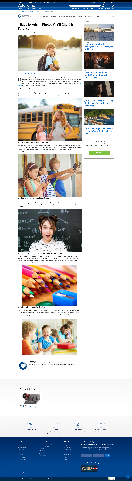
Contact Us (20, 454)
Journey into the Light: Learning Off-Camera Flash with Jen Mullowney (98, 103)
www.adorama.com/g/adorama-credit (43, 472)
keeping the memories (59, 95)
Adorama (25, 32)
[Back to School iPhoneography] (31, 398)
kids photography (35, 74)
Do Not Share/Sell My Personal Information (53, 478)
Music (58, 16)
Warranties (20, 456)
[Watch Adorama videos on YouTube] (95, 463)
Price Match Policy (22, 457)
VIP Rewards (94, 8)
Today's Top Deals (75, 8)
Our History (66, 445)
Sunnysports (48, 2)
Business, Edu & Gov (22, 2)
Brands (65, 456)
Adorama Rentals (30, 2)
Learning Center (67, 454)
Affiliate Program (67, 457)
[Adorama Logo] (26, 5)
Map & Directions (67, 450)
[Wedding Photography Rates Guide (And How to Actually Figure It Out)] (99, 60)
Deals (27, 8)
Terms (43, 478)
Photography (38, 16)
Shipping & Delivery (22, 447)
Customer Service (22, 444)
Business (80, 16)
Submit (107, 455)
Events (112, 8)
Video (43, 16)
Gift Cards (100, 8)
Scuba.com (42, 2)
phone (62, 83)
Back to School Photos (25, 74)
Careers (65, 459)
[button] (128, 477)
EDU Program (107, 8)
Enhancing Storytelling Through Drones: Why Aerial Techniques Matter (98, 131)
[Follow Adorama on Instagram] (90, 463)
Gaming (63, 16)
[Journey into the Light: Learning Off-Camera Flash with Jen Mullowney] (99, 89)
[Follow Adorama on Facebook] (87, 463)
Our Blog (54, 2)
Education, (49, 444)
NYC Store (106, 2)
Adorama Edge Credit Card (44, 446)
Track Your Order (21, 445)
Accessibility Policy (22, 459)
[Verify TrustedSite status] (112, 478)
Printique (37, 2)
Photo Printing (42, 453)
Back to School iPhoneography (30, 407)
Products (20, 8)
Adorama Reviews (68, 449)
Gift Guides (96, 16)
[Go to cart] (112, 6)
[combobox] (85, 6)
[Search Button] (99, 6)
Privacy (39, 478)
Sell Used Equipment (43, 457)
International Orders (22, 450)
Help (112, 2)
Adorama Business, (43, 444)
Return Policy (21, 452)
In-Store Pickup (21, 449)
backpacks (41, 149)
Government (41, 445)
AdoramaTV (89, 16)
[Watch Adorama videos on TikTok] (97, 463)
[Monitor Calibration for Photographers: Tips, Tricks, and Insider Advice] (99, 32)
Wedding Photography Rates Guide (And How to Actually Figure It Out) (96, 75)
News (84, 16)
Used (33, 8)
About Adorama (67, 444)
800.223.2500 (93, 2)
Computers (53, 16)
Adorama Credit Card (85, 8)
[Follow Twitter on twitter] (92, 463)
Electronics (69, 16)
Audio (47, 16)
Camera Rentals (42, 455)
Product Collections (43, 458)
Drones (74, 16)
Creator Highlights (68, 447)
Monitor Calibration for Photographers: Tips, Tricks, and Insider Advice (98, 46)
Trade (39, 8)
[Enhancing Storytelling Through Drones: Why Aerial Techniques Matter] (99, 117)
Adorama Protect (42, 452)
